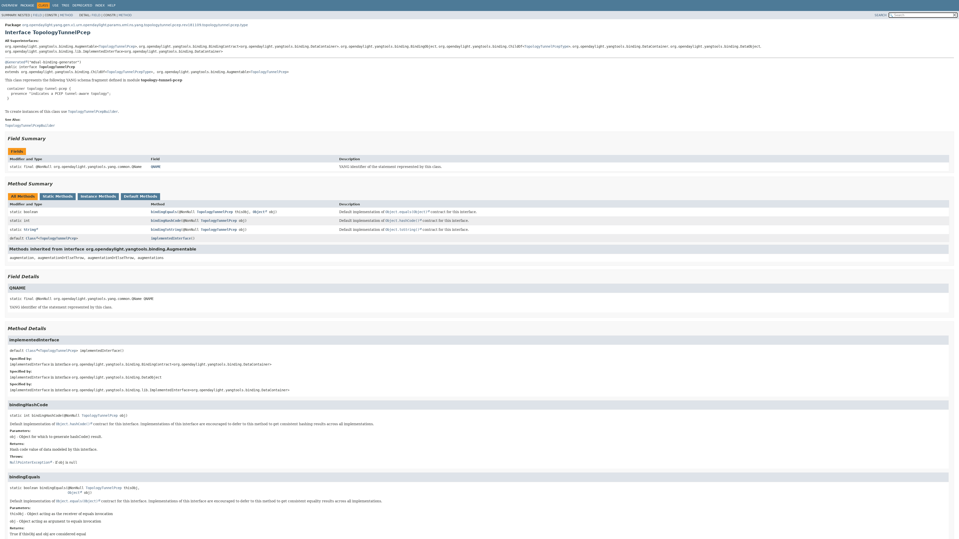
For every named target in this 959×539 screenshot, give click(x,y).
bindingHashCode (166, 221)
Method (66, 15)
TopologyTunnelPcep (117, 46)
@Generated (15, 62)
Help (111, 5)
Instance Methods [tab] (98, 196)
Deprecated (82, 5)
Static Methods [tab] (58, 196)
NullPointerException (30, 462)
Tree (65, 5)
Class (31, 238)
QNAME (156, 167)
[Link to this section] (49, 138)
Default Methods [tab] (140, 196)
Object (259, 212)
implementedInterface (171, 238)
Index (100, 5)
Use (55, 5)
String (30, 230)
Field (37, 15)
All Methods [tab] (23, 196)
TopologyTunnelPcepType (546, 46)
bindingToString (166, 230)
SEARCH (881, 15)
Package (27, 5)
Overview (9, 5)
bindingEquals (164, 212)
